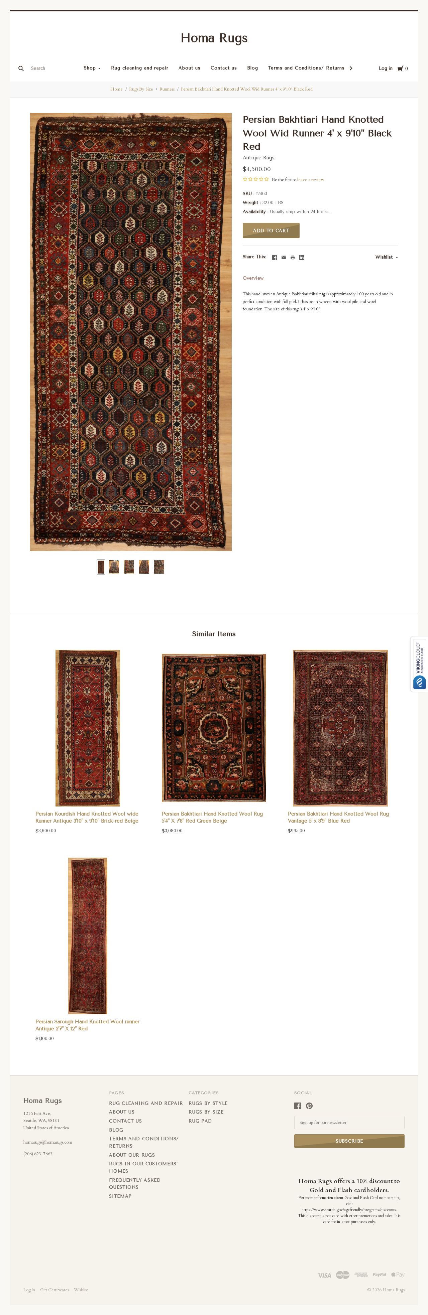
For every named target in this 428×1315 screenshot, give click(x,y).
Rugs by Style (208, 1103)
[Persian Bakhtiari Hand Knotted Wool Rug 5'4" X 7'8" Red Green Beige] (214, 728)
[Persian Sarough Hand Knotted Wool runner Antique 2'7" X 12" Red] (87, 936)
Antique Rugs (259, 158)
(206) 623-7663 (37, 1154)
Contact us (224, 67)
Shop (90, 67)
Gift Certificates (54, 1290)
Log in (386, 68)
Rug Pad (200, 1121)
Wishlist (385, 257)
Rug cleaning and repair (140, 67)
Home (116, 89)
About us (190, 67)
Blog (252, 67)
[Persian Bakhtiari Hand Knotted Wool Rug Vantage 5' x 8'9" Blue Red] (340, 728)
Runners (167, 89)
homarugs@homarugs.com (47, 1142)
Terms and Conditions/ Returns (306, 67)
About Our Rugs (132, 1155)
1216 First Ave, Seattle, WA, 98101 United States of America (46, 1121)
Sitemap (120, 1196)
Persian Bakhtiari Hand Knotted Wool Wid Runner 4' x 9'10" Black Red (247, 89)
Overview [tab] (253, 278)
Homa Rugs (214, 38)
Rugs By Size (141, 89)
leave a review (310, 180)
